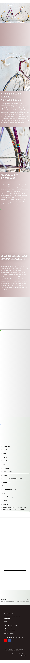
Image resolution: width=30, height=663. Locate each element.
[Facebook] (9, 640)
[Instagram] (5, 640)
